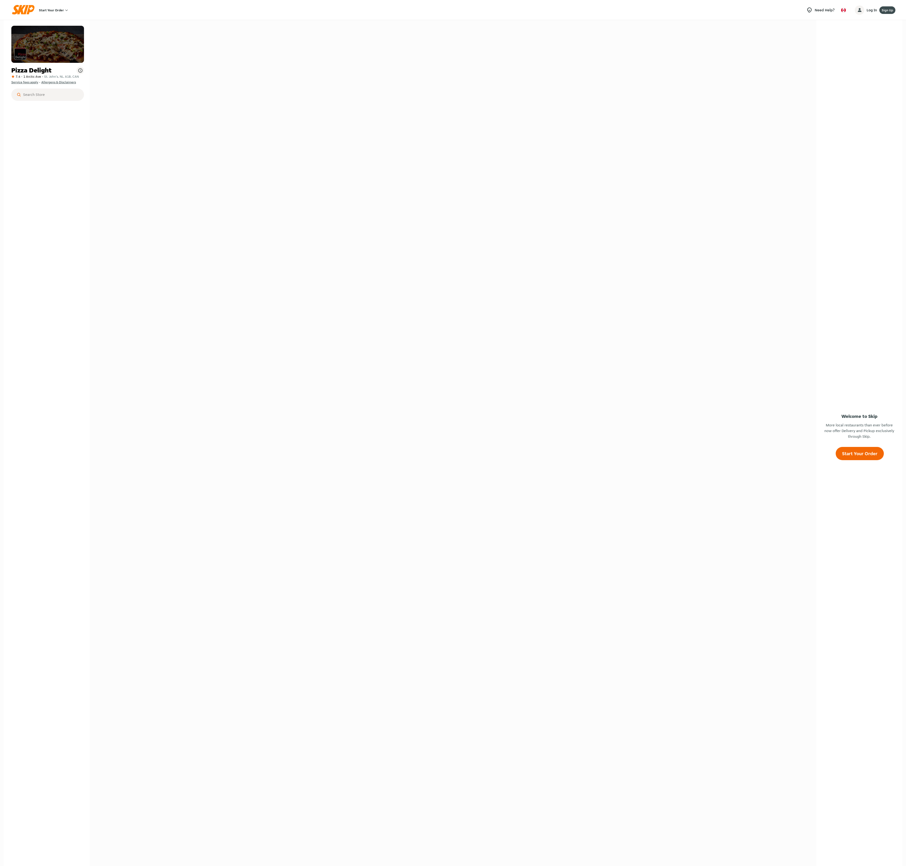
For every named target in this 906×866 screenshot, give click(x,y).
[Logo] (25, 10)
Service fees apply (24, 82)
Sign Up (887, 10)
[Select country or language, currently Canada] (843, 10)
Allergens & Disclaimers (58, 82)
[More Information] (80, 70)
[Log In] (859, 10)
